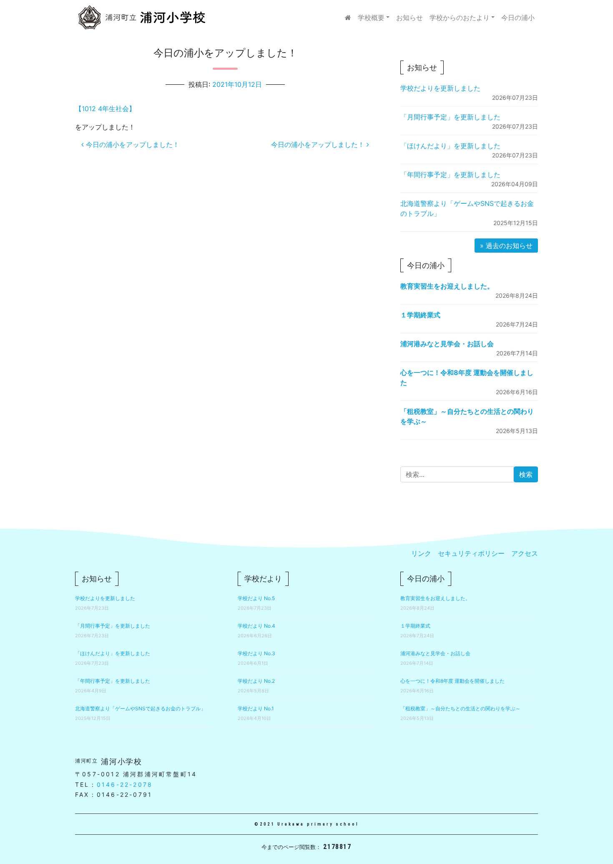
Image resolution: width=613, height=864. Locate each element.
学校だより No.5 (256, 598)
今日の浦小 (518, 17)
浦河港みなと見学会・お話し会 (447, 344)
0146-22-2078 (125, 784)
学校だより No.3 (256, 653)
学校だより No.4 (256, 626)
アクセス (524, 553)
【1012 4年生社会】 (105, 108)
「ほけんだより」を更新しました (450, 146)
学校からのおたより (460, 17)
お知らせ (409, 17)
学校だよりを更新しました (440, 88)
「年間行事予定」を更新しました (450, 174)
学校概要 (371, 17)
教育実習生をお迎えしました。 (447, 286)
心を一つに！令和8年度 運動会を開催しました (452, 681)
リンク (421, 553)
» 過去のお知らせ (506, 245)
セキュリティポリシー (471, 553)
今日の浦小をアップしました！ (131, 144)
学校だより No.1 (256, 708)
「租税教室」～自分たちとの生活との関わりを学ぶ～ (460, 708)
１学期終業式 (420, 315)
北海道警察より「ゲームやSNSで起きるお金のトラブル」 (140, 708)
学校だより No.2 (256, 681)
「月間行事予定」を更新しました (450, 117)
